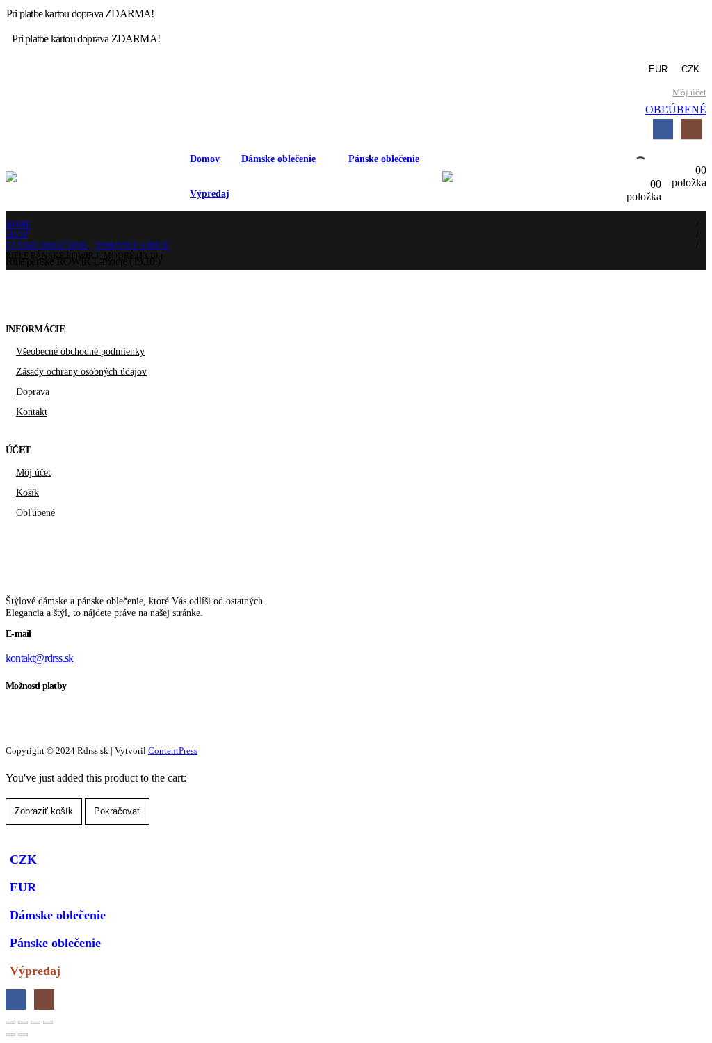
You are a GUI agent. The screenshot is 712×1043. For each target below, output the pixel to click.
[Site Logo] (92, 176)
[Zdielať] (35, 1022)
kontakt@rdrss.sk (39, 658)
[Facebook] (663, 129)
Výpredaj (209, 193)
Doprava (32, 391)
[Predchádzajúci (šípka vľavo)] (10, 1034)
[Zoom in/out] (10, 1022)
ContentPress (172, 750)
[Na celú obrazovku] (23, 1022)
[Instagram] (691, 129)
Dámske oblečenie (278, 159)
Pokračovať (117, 811)
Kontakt (31, 411)
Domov (205, 159)
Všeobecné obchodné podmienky (80, 351)
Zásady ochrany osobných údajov (81, 371)
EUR (658, 69)
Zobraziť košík (44, 811)
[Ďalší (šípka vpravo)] (23, 1034)
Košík (27, 492)
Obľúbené (35, 512)
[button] (14, 837)
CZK (690, 69)
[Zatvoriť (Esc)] (48, 1022)
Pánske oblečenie (383, 159)
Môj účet (689, 92)
